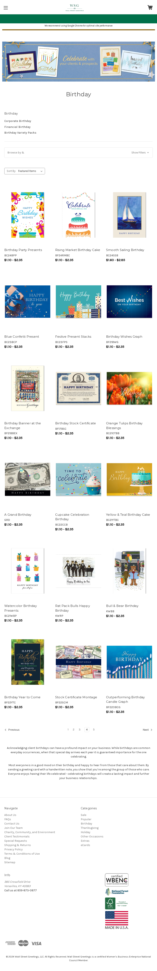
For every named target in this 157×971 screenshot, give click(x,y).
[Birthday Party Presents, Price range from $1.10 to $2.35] (27, 215)
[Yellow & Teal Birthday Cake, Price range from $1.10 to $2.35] (129, 480)
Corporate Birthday (17, 121)
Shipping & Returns (17, 845)
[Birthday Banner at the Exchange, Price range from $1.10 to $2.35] (27, 388)
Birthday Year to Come (22, 697)
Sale (83, 815)
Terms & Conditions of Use (22, 853)
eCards (85, 845)
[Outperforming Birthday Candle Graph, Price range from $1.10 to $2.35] (129, 662)
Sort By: (11, 171)
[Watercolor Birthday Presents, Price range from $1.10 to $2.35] (27, 571)
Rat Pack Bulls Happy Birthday (72, 608)
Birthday (86, 823)
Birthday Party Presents (23, 250)
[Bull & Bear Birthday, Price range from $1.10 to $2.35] (129, 571)
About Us (10, 815)
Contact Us (11, 823)
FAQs (7, 819)
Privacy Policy (13, 849)
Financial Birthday (17, 127)
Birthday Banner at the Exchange (22, 425)
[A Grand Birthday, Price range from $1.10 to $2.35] (27, 480)
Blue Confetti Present (21, 336)
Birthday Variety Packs (20, 132)
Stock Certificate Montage (76, 697)
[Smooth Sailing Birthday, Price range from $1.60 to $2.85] (129, 215)
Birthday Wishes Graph (124, 336)
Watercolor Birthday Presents (20, 608)
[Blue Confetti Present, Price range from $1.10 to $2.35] (27, 302)
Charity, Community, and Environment (29, 832)
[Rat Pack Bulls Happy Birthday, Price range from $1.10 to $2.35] (78, 571)
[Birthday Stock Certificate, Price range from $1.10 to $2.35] (78, 388)
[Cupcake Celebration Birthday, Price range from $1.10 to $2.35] (78, 480)
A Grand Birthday (17, 515)
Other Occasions (92, 836)
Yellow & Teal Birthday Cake (128, 515)
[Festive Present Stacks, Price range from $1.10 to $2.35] (78, 302)
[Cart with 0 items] (150, 7)
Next (146, 729)
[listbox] (31, 171)
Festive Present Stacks (73, 336)
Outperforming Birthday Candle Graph (125, 699)
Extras (85, 841)
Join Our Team (13, 828)
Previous (14, 729)
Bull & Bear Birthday (122, 606)
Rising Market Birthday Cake (77, 250)
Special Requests (15, 841)
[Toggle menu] (5, 7)
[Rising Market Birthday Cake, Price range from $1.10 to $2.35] (78, 215)
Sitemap (9, 862)
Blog (7, 858)
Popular (86, 819)
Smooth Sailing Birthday (125, 250)
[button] (78, 152)
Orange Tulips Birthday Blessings (124, 425)
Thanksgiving (90, 828)
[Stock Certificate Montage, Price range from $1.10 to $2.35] (78, 662)
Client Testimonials (17, 836)
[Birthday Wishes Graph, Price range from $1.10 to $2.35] (129, 302)
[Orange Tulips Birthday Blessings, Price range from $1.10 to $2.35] (129, 388)
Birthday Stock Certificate (75, 423)
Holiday (85, 832)
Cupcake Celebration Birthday (72, 517)
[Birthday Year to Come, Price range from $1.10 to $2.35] (27, 662)
